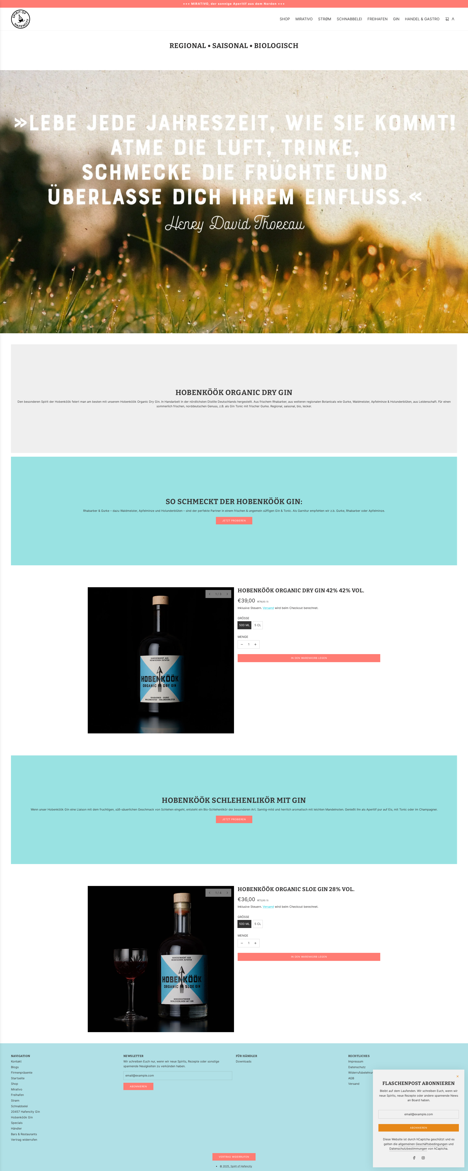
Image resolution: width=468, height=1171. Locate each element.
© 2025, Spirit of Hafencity (236, 1166)
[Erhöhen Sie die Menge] (255, 644)
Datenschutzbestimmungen (408, 1148)
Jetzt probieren (234, 520)
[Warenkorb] (447, 19)
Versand (268, 608)
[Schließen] (458, 1076)
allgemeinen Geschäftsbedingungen (423, 1144)
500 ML (244, 625)
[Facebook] (414, 1158)
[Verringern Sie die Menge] (242, 644)
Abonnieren (138, 1086)
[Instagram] (423, 1158)
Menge (243, 637)
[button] (209, 594)
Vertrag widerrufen (234, 1156)
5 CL (257, 625)
